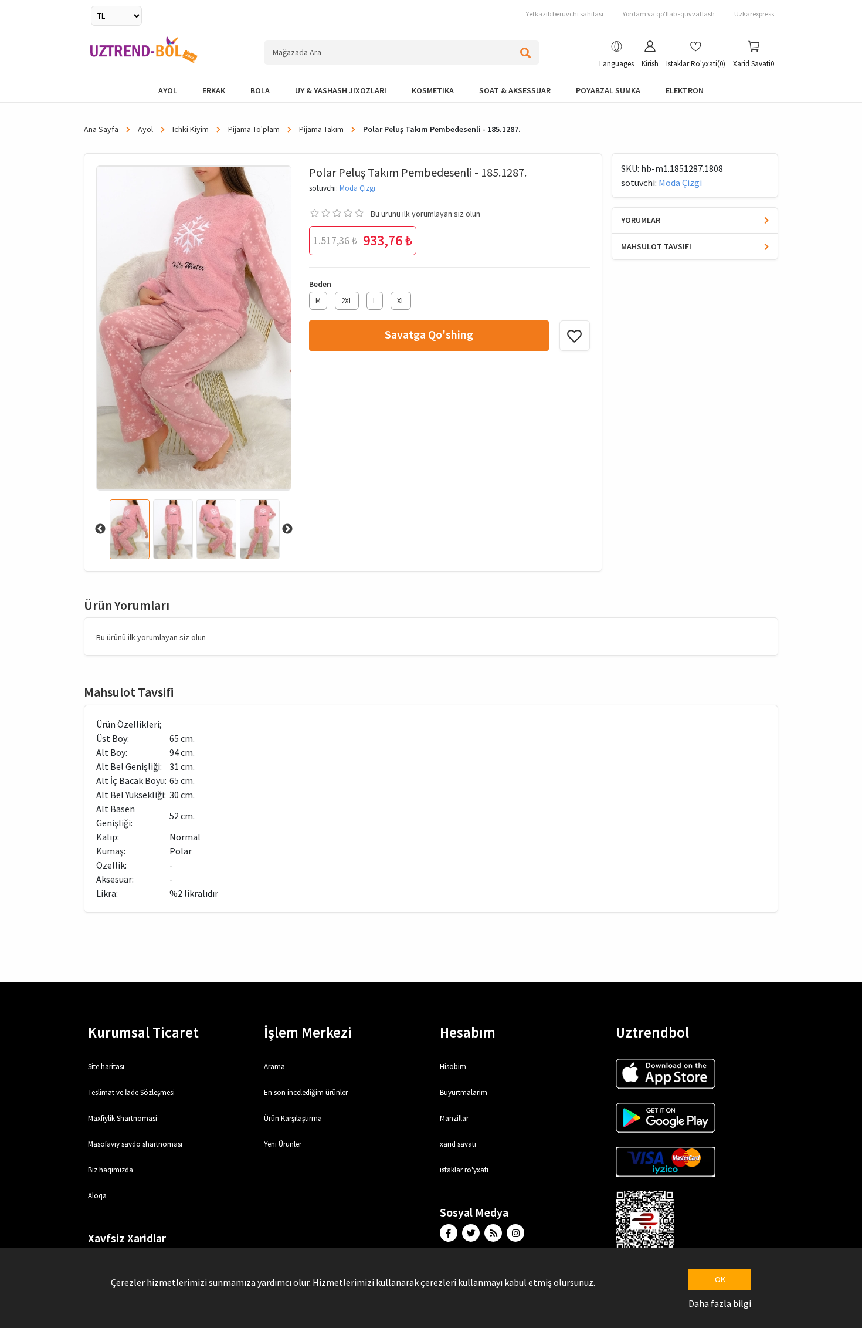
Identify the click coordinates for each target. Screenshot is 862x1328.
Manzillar (454, 1118)
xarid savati (458, 1144)
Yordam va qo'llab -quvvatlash (669, 13)
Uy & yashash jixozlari (340, 90)
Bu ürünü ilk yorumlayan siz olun (425, 213)
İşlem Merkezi (308, 1032)
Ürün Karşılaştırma (293, 1118)
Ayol (167, 90)
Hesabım (468, 1032)
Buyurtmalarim (463, 1092)
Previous (100, 529)
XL (401, 301)
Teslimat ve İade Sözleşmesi (131, 1092)
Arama (274, 1067)
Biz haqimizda (110, 1170)
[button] (616, 55)
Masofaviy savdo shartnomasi (135, 1144)
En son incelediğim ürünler (306, 1092)
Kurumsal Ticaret (143, 1032)
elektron (685, 90)
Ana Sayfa (102, 129)
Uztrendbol (652, 1032)
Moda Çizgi (357, 188)
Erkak (213, 90)
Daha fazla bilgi (719, 1303)
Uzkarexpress (754, 13)
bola (260, 90)
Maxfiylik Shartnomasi (122, 1118)
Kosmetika (433, 90)
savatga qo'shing (429, 334)
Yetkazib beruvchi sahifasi (564, 13)
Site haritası (106, 1067)
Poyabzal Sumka (608, 90)
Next (287, 529)
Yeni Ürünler (282, 1144)
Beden (320, 284)
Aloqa (97, 1196)
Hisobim (453, 1067)
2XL (346, 301)
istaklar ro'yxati (464, 1170)
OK (720, 1279)
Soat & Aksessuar (515, 90)
